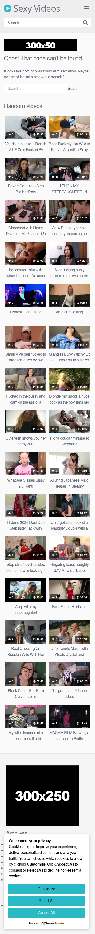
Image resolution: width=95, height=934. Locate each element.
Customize (46, 889)
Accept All (46, 912)
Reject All (46, 900)
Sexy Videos (35, 8)
